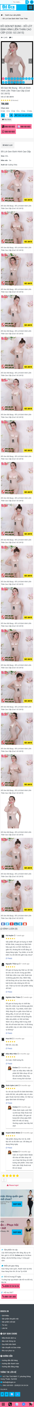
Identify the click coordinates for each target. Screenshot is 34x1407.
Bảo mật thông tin (9, 1341)
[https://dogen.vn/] (2, 15)
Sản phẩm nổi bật (8, 1322)
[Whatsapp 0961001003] (7, 1394)
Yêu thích (7, 119)
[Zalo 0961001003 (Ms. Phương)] (17, 1404)
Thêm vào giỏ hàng (24, 115)
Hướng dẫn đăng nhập (10, 1367)
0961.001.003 (10, 1296)
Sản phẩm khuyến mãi (10, 1319)
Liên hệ (4, 1328)
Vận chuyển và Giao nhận (11, 1347)
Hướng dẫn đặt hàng (10, 1360)
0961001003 (10, 126)
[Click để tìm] (27, 2)
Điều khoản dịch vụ (9, 1338)
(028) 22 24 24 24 (12, 1285)
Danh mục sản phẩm (13, 15)
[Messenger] (17, 1394)
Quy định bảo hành (9, 1344)
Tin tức (4, 1325)
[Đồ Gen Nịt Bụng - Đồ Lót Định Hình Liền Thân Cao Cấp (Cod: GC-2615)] (17, 201)
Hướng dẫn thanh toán (10, 1363)
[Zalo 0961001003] (11, 1394)
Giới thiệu (5, 1316)
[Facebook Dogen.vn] (2, 1394)
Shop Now (17, 1203)
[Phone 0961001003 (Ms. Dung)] (10, 1404)
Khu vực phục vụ (8, 1351)
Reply (10, 958)
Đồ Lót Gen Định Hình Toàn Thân (15, 19)
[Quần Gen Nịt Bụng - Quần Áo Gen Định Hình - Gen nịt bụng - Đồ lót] (8, 7)
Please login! (14, 1185)
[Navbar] (30, 7)
